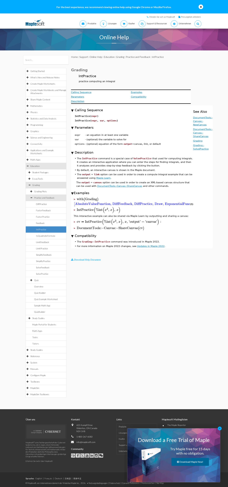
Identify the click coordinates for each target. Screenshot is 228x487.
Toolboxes (35, 381)
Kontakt (75, 419)
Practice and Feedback (44, 197)
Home (74, 56)
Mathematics (36, 106)
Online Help (96, 56)
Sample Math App (42, 305)
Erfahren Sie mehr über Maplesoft (39, 461)
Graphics (34, 131)
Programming (36, 125)
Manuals (34, 369)
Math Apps (35, 159)
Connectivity (36, 144)
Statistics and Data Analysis (43, 118)
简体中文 (77, 478)
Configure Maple (38, 375)
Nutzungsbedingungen (98, 483)
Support (83, 56)
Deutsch (58, 478)
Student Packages (40, 172)
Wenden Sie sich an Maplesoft (162, 17)
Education (35, 166)
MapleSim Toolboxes (39, 394)
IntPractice (41, 229)
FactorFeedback (43, 210)
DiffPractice (41, 204)
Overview (38, 286)
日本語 (68, 478)
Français (48, 478)
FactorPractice (43, 216)
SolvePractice (42, 273)
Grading (36, 185)
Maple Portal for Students (44, 324)
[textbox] (88, 199)
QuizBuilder (39, 312)
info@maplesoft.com (85, 442)
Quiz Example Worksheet (46, 299)
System (33, 362)
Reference (35, 356)
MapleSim (34, 388)
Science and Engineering (41, 137)
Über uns (30, 419)
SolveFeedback (42, 267)
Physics (34, 112)
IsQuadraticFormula (45, 235)
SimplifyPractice (43, 261)
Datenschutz (114, 483)
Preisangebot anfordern (191, 17)
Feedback (40, 223)
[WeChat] (101, 455)
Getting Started (37, 71)
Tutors (35, 343)
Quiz (36, 280)
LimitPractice (42, 248)
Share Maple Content (40, 99)
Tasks (35, 337)
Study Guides (38, 318)
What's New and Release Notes (45, 77)
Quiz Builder (40, 293)
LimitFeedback (42, 242)
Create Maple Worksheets (42, 83)
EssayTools (37, 178)
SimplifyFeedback (43, 254)
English (39, 478)
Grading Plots (40, 191)
